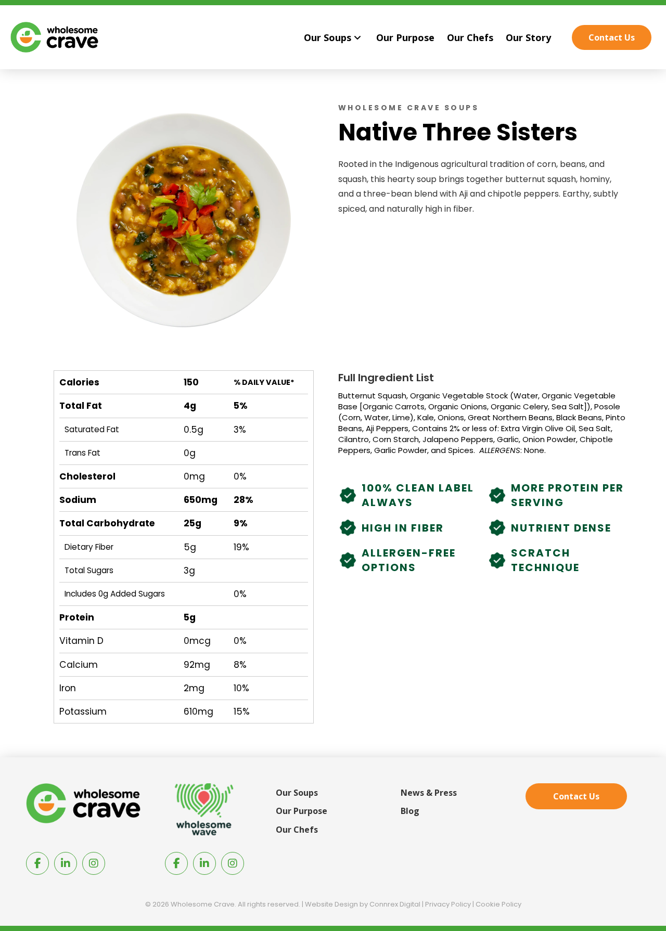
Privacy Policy (448, 904)
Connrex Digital (394, 904)
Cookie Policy (498, 904)
